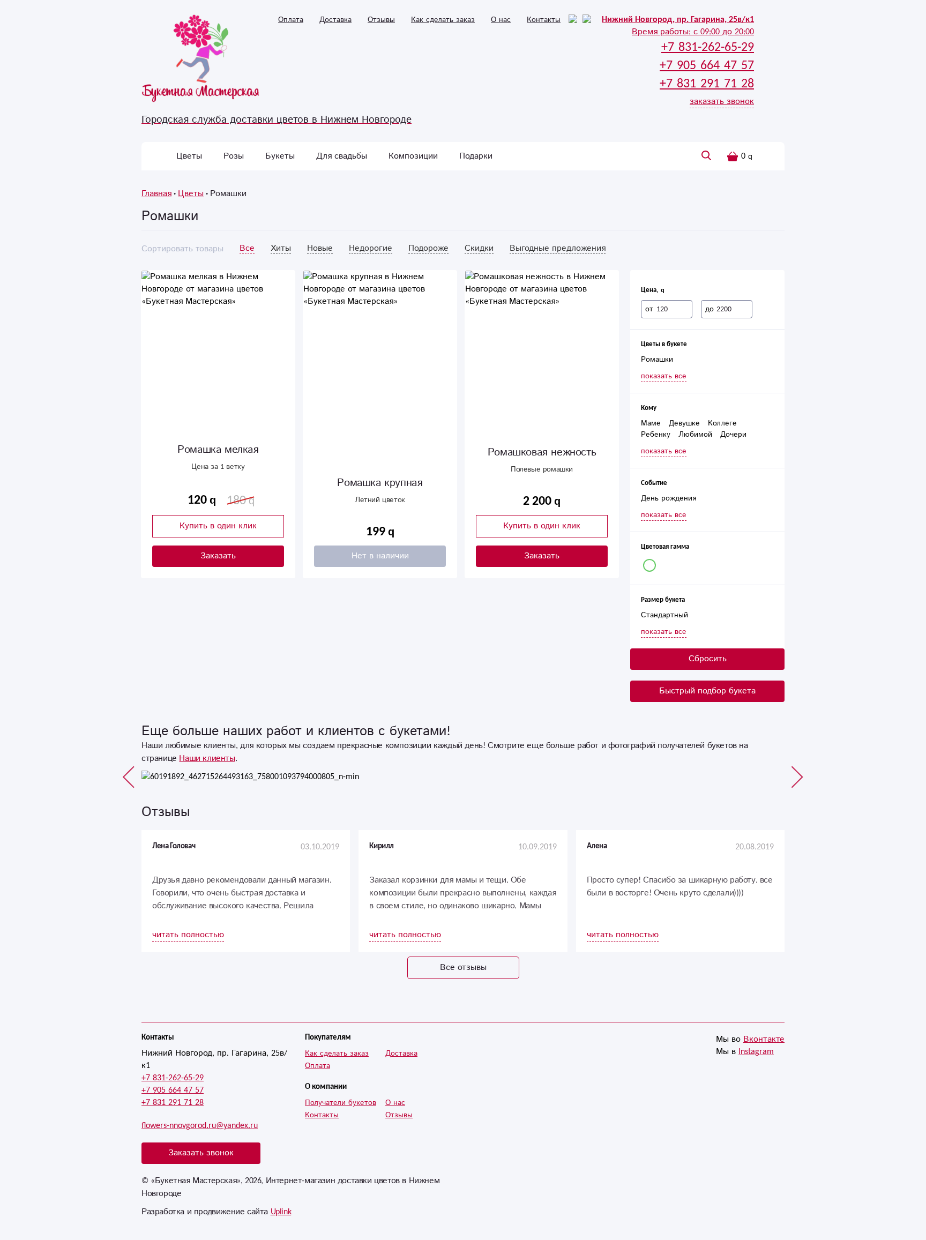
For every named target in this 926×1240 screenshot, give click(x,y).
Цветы (189, 156)
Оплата (290, 19)
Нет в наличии (380, 556)
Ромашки (657, 359)
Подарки (475, 156)
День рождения (668, 498)
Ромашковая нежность (542, 452)
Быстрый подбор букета (707, 691)
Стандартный (664, 615)
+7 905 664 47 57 (172, 1090)
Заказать (218, 556)
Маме (651, 423)
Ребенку (655, 434)
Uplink (281, 1212)
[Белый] (649, 565)
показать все (663, 376)
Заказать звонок (201, 1153)
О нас (501, 19)
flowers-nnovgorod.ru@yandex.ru (199, 1125)
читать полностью (188, 935)
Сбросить (708, 659)
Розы (233, 156)
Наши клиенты (207, 758)
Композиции (413, 156)
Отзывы (381, 19)
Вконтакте (764, 1039)
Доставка (335, 19)
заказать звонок (722, 101)
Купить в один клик (218, 526)
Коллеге (722, 423)
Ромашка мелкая (217, 450)
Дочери (733, 434)
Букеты (280, 156)
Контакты (544, 19)
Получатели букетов (340, 1102)
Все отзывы (463, 967)
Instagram (756, 1051)
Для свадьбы (341, 156)
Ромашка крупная (379, 483)
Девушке (684, 423)
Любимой (695, 434)
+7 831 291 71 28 (172, 1102)
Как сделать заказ (443, 19)
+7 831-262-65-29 (172, 1078)
